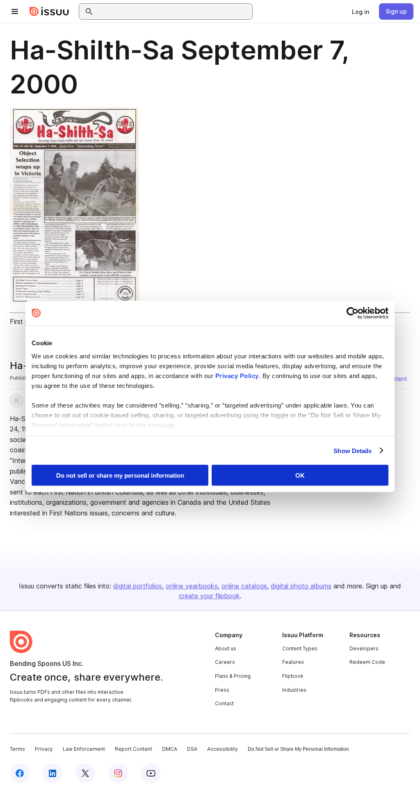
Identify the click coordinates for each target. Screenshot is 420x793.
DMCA (169, 749)
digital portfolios (137, 586)
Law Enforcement (84, 749)
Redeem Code (367, 662)
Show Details (352, 450)
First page (25, 321)
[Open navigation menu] (15, 11)
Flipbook (293, 676)
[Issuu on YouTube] (151, 773)
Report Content (133, 749)
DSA (192, 749)
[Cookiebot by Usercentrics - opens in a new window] (352, 313)
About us (225, 648)
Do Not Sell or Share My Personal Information (298, 749)
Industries (294, 690)
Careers (225, 662)
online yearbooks (192, 586)
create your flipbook (209, 596)
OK (300, 475)
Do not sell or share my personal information (120, 475)
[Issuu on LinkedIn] (52, 773)
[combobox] (173, 11)
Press (222, 690)
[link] (360, 11)
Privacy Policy (237, 375)
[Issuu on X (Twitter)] (85, 773)
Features (293, 662)
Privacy (44, 749)
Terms (17, 749)
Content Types (299, 648)
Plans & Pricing (233, 676)
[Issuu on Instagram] (118, 773)
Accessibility (222, 749)
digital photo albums (301, 586)
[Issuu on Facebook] (20, 773)
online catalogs (244, 586)
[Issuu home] (49, 11)
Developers (364, 648)
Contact (224, 703)
